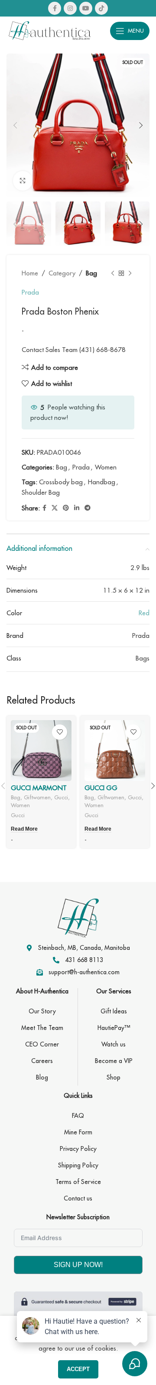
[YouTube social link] (85, 8)
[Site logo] (49, 30)
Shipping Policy (78, 1165)
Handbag (101, 482)
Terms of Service (78, 1182)
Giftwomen (37, 797)
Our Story (42, 1011)
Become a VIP (114, 1061)
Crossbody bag (61, 482)
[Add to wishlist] (59, 732)
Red (144, 613)
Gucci (61, 797)
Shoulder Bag (41, 492)
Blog (42, 1077)
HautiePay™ (114, 1028)
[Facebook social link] (54, 8)
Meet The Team (42, 1028)
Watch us (113, 1044)
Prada (30, 292)
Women (106, 467)
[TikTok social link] (101, 8)
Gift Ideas (114, 1011)
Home (30, 273)
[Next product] (130, 273)
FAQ (78, 1116)
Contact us (78, 1198)
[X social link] (54, 508)
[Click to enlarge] (22, 181)
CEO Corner (42, 1044)
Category (62, 273)
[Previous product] (112, 273)
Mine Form (78, 1132)
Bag (91, 273)
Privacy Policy (78, 1149)
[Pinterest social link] (66, 508)
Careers (42, 1061)
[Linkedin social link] (77, 508)
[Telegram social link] (87, 508)
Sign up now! (78, 1264)
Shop (113, 1077)
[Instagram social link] (70, 8)
